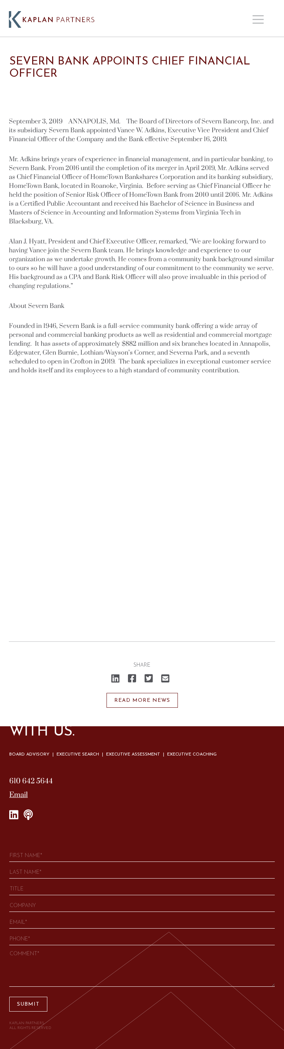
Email (18, 795)
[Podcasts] (28, 815)
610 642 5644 (31, 781)
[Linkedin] (13, 815)
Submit (28, 1004)
